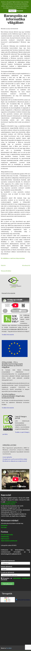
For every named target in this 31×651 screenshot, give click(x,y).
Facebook (4, 525)
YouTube (4, 527)
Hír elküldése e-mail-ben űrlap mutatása (13, 258)
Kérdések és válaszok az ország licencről (15, 461)
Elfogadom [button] (12, 10)
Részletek (20, 11)
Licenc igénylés (7, 457)
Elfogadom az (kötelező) (15, 579)
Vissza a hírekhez (6, 271)
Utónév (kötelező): (6, 566)
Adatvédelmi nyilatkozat (9, 541)
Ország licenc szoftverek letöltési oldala (15, 459)
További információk (8, 334)
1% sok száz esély (7, 534)
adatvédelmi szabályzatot (21, 578)
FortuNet (9, 648)
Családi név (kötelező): (8, 560)
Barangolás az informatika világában (15, 19)
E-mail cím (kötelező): (7, 572)
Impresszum (5, 539)
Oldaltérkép (5, 537)
